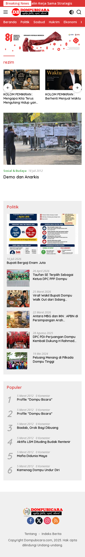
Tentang (30, 534)
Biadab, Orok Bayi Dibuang (37, 428)
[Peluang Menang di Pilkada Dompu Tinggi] (17, 360)
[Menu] (6, 12)
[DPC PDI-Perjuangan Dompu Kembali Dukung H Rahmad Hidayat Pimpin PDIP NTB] (18, 340)
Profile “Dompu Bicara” (34, 399)
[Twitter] (39, 521)
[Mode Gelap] (71, 12)
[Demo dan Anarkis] (42, 139)
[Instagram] (47, 521)
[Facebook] (30, 521)
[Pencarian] (79, 12)
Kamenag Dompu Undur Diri (38, 470)
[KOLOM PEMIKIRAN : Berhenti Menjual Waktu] (63, 80)
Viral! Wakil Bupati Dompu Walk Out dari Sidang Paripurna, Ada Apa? (52, 297)
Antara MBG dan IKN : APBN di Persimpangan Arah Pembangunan (55, 318)
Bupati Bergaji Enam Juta (26, 263)
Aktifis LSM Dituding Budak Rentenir (43, 442)
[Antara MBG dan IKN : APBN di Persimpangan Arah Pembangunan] (18, 319)
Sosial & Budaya (15, 171)
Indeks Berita (51, 534)
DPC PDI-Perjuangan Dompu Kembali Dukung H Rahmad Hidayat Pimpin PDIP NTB (54, 339)
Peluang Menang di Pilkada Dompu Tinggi (53, 359)
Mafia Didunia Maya (32, 456)
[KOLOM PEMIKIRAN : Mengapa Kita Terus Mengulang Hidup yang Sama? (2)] (21, 80)
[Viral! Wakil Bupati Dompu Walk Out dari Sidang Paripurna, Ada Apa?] (18, 298)
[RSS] (55, 521)
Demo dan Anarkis (21, 177)
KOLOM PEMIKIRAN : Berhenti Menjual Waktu (63, 96)
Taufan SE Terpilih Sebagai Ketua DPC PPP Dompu (53, 277)
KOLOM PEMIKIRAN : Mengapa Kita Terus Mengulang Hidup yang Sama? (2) (20, 98)
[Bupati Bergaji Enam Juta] (42, 234)
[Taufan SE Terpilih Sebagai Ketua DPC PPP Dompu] (18, 278)
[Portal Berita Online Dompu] (30, 12)
